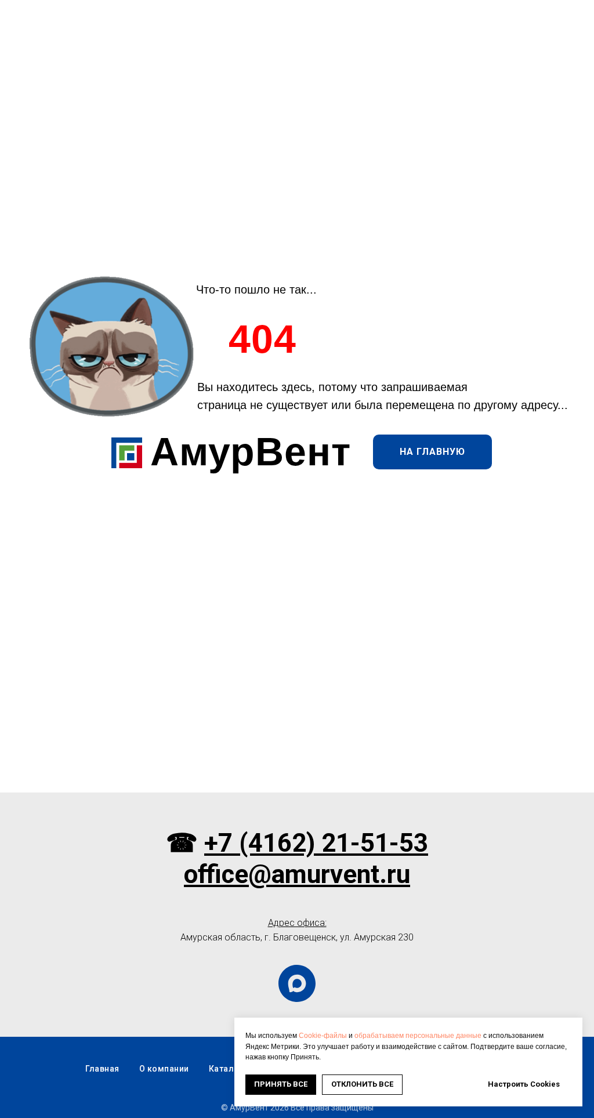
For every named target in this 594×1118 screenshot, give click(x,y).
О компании (164, 1068)
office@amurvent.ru (297, 874)
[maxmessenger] (297, 983)
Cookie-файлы (323, 1036)
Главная (102, 1068)
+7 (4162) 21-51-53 (316, 843)
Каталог (226, 1068)
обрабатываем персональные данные (417, 1036)
